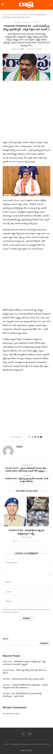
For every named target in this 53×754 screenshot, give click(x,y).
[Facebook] (23, 734)
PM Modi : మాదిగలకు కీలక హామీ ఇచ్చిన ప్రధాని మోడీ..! (24, 679)
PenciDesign (45, 744)
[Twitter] (29, 734)
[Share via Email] (41, 437)
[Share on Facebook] (32, 437)
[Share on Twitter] (35, 437)
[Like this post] (30, 437)
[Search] (50, 5)
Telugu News (7, 14)
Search (5, 639)
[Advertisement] (26, 112)
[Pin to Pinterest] (38, 437)
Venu (22, 49)
